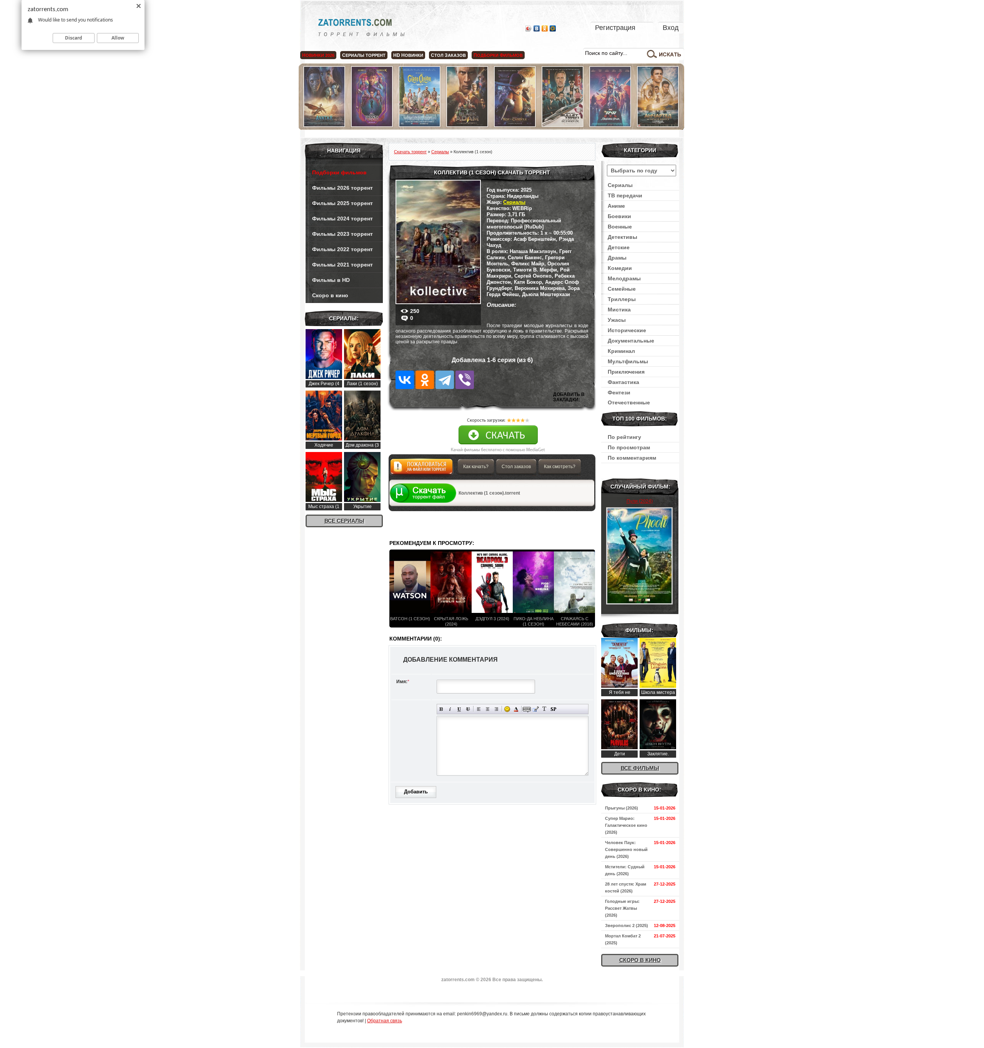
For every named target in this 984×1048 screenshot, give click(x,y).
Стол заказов (516, 466)
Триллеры (622, 299)
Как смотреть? (559, 466)
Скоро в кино (330, 295)
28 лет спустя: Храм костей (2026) (625, 887)
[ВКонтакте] (537, 28)
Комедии (620, 268)
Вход (671, 27)
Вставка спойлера (553, 709)
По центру (487, 709)
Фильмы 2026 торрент (342, 188)
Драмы (617, 258)
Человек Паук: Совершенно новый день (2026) (626, 849)
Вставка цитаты (535, 709)
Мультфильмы (628, 361)
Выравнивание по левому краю (478, 709)
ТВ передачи (625, 195)
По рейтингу (624, 437)
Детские (619, 247)
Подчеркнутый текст (459, 709)
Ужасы (617, 320)
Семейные (622, 289)
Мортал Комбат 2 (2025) (623, 939)
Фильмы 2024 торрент (342, 218)
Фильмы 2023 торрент (342, 234)
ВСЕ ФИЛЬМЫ (640, 768)
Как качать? (476, 466)
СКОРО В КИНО (640, 960)
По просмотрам (629, 447)
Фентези (619, 392)
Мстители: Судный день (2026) (625, 870)
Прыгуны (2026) (621, 808)
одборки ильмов (498, 55)
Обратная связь (384, 1020)
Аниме (616, 206)
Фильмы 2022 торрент (342, 249)
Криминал (621, 351)
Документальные (631, 341)
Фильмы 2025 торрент (342, 203)
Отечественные (629, 402)
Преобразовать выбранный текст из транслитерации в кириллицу (544, 709)
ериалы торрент (364, 55)
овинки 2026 (318, 55)
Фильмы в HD (331, 280)
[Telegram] (444, 380)
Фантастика (623, 382)
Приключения (626, 372)
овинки (408, 55)
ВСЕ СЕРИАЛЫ (344, 521)
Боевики (619, 216)
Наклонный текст (450, 709)
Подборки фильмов (339, 172)
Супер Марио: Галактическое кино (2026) (626, 825)
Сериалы (514, 202)
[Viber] (464, 380)
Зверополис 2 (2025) (626, 925)
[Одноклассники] (545, 28)
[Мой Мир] (553, 28)
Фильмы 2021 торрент (342, 265)
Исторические (627, 330)
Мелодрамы (624, 278)
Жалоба (421, 469)
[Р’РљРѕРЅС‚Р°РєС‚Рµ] (405, 380)
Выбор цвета (516, 709)
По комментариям (632, 458)
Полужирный (441, 709)
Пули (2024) (640, 501)
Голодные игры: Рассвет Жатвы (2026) (622, 908)
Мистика (619, 309)
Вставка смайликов (507, 709)
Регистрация (615, 27)
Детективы (622, 237)
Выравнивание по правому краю (496, 709)
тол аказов (448, 55)
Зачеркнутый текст (468, 709)
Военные (620, 227)
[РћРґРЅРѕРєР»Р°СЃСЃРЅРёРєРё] (425, 380)
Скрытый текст (526, 709)
